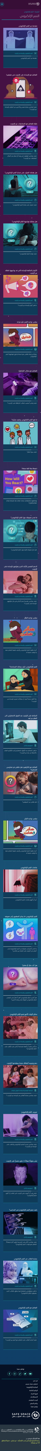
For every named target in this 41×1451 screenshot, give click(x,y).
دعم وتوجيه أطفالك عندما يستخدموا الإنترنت (22, 1063)
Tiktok (20, 1374)
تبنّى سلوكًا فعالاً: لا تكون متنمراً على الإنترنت (21, 1161)
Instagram (15, 1374)
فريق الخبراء (34, 1393)
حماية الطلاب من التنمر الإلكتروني (25, 1258)
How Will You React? (29, 468)
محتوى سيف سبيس (31, 1384)
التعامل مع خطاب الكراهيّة (28, 370)
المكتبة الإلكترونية (32, 1387)
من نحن (35, 1380)
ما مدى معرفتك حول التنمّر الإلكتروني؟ (24, 517)
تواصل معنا (34, 1406)
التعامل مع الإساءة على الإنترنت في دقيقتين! (21, 74)
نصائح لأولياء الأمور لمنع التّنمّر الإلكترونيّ (23, 1014)
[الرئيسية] (33, 2)
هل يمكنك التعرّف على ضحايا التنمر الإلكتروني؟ (21, 172)
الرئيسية (37, 12)
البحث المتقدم (33, 1400)
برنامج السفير (34, 1403)
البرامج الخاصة (33, 1390)
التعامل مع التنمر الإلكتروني (27, 1307)
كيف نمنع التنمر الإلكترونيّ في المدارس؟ (23, 1210)
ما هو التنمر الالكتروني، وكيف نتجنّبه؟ (24, 419)
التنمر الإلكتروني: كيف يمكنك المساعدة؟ (23, 666)
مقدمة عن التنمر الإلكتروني (28, 26)
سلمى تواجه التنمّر (30, 617)
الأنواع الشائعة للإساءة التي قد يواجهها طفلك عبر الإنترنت (21, 271)
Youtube (30, 1374)
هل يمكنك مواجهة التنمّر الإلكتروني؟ (24, 221)
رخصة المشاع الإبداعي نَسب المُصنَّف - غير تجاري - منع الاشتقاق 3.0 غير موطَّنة (21, 1442)
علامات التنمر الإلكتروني (29, 867)
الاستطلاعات (34, 1397)
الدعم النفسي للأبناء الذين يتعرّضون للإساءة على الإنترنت (20, 567)
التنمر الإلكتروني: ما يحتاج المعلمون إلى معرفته (21, 916)
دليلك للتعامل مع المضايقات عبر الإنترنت (23, 123)
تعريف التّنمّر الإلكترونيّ (29, 1112)
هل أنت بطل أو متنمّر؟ (29, 965)
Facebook (9, 1374)
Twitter (25, 1374)
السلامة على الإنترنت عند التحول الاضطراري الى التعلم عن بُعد (21, 717)
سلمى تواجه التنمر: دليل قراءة (27, 322)
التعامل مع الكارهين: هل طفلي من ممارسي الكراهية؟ (21, 768)
